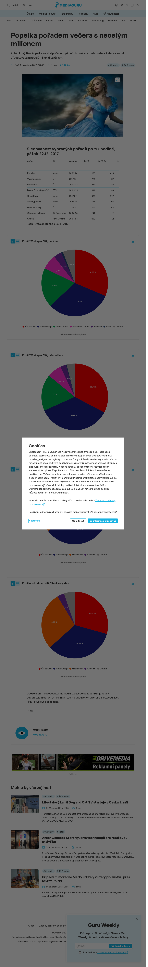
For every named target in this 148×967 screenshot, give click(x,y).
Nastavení (34, 520)
